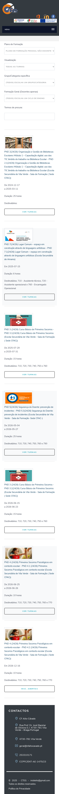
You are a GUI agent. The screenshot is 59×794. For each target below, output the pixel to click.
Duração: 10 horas (13, 595)
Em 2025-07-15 (12, 266)
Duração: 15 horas (13, 358)
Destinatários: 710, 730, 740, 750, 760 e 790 (25, 443)
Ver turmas (29, 212)
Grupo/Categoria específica (17, 75)
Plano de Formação (13, 44)
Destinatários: (10, 203)
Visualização (10, 60)
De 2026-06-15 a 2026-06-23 (12, 505)
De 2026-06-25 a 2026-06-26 (12, 586)
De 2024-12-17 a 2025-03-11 (12, 187)
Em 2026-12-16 (12, 665)
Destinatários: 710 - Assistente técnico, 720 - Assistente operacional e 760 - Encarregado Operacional (25, 284)
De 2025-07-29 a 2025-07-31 (12, 349)
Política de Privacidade (19, 788)
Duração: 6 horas (12, 273)
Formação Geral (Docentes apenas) (21, 91)
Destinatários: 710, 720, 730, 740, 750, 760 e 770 (28, 602)
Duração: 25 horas (13, 196)
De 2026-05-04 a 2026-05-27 (12, 427)
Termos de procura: (13, 107)
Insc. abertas (29, 689)
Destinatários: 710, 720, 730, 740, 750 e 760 (25, 366)
